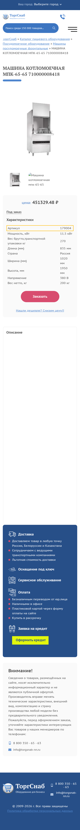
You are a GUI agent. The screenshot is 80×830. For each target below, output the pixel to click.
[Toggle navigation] (72, 29)
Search (53, 28)
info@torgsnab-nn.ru (26, 749)
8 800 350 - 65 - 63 (63, 16)
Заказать (40, 296)
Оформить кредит (31, 640)
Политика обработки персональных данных (40, 811)
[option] (40, 128)
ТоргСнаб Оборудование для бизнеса (14, 16)
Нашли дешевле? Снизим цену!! (40, 310)
